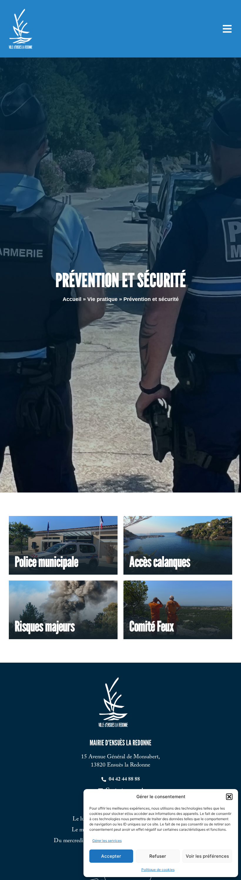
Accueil (72, 299)
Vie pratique (102, 299)
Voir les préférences (207, 856)
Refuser (157, 856)
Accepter (111, 856)
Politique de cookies (158, 869)
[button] (229, 797)
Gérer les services (107, 840)
